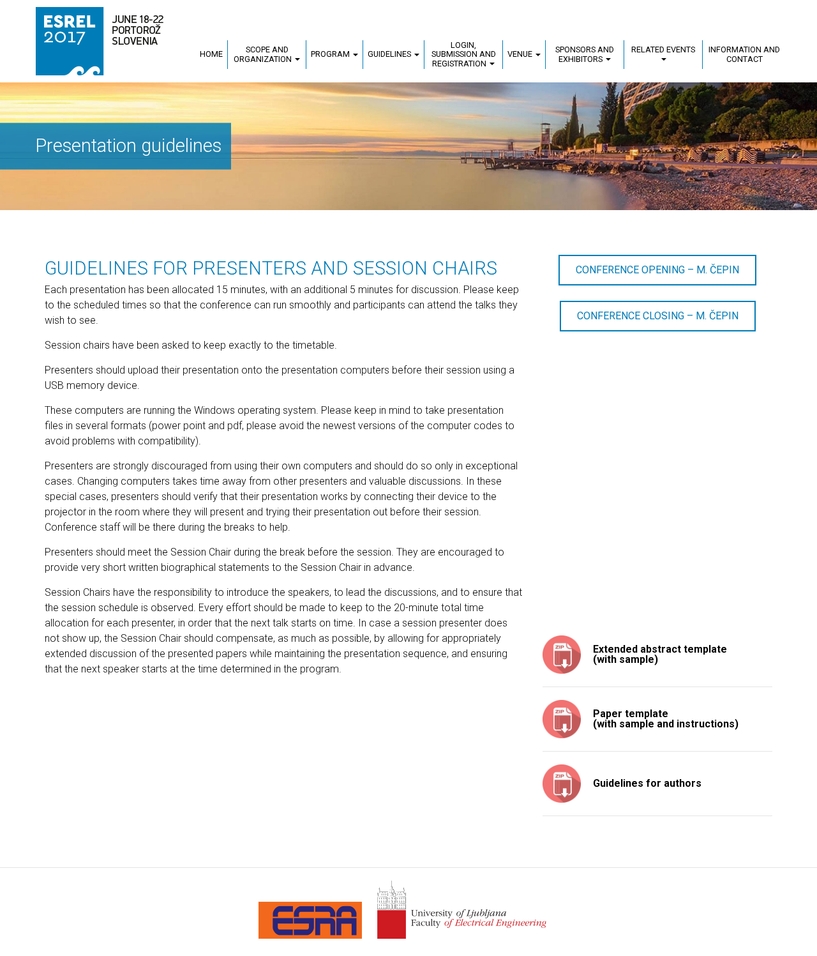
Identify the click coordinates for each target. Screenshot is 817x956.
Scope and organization (264, 54)
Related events (663, 49)
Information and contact (744, 54)
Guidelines (390, 54)
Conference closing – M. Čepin (657, 316)
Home (211, 54)
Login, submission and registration (463, 54)
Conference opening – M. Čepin (657, 270)
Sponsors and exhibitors (584, 54)
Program (331, 54)
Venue (520, 54)
